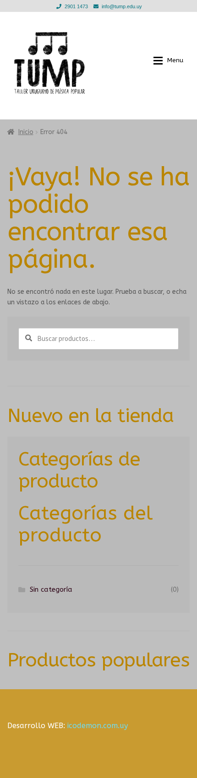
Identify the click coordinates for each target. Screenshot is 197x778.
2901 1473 (76, 6)
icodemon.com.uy (97, 725)
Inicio (25, 132)
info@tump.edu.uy (122, 6)
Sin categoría (51, 589)
